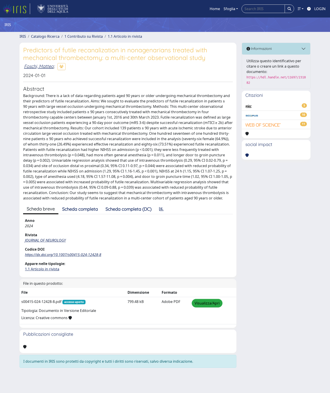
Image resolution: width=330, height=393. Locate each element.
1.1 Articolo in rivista (125, 36)
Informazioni (261, 48)
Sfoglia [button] (229, 8)
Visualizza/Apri (207, 303)
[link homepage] (16, 8)
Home (215, 8)
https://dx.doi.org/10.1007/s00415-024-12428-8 (63, 254)
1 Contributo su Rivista (83, 36)
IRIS (23, 36)
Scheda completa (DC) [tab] (129, 209)
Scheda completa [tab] (80, 209)
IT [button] (299, 8)
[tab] (161, 209)
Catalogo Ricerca (45, 36)
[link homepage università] (53, 8)
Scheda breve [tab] (41, 209)
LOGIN (320, 8)
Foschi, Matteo (39, 66)
